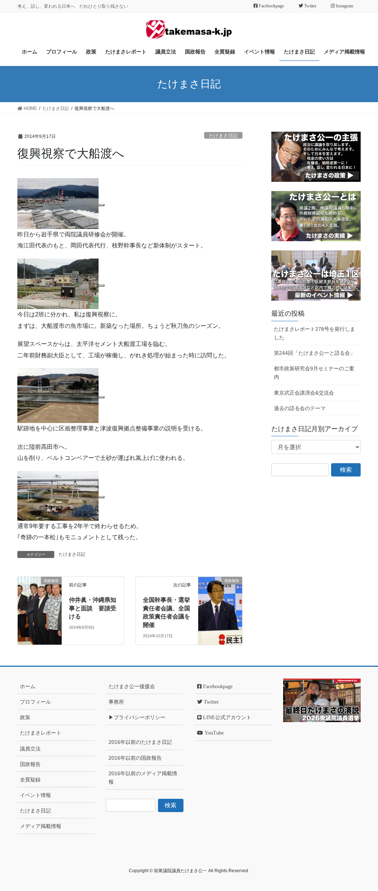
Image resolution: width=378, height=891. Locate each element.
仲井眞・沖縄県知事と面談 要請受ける (92, 608)
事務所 (116, 702)
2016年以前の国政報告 (135, 758)
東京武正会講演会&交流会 (304, 393)
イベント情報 (35, 795)
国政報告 (30, 764)
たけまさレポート (40, 733)
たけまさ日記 (223, 135)
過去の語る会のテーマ (300, 408)
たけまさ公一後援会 (132, 686)
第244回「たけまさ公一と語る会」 (314, 353)
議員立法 (30, 749)
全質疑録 (30, 780)
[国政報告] (40, 591)
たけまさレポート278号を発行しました (314, 333)
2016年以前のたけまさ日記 (140, 742)
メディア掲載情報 (40, 826)
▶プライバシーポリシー (137, 717)
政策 (25, 717)
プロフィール (35, 702)
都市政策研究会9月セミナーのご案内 (314, 372)
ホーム (27, 686)
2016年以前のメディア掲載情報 (143, 777)
